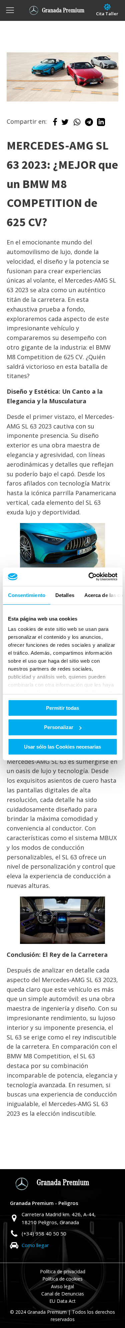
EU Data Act (62, 1301)
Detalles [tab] (64, 595)
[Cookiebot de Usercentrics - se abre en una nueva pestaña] (89, 576)
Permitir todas (62, 707)
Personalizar (58, 727)
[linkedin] (101, 124)
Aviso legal (62, 1286)
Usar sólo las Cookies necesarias (62, 747)
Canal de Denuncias (62, 1294)
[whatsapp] (77, 124)
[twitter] (65, 124)
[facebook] (55, 124)
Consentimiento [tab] (26, 595)
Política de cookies (62, 1279)
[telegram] (89, 124)
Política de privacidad (62, 1271)
